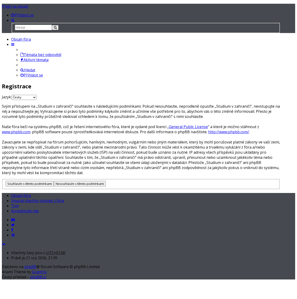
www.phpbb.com (16, 131)
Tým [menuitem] (15, 205)
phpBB (30, 266)
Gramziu (39, 271)
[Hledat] (55, 27)
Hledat (29, 70)
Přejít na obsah (15, 6)
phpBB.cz (38, 276)
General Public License (188, 126)
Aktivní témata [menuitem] (35, 59)
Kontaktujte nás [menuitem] (25, 210)
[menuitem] (22, 15)
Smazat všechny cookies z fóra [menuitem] (37, 200)
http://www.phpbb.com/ (228, 131)
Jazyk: (7, 97)
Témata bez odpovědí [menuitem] (42, 54)
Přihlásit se (33, 75)
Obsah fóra (21, 39)
